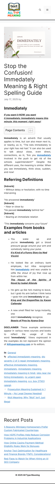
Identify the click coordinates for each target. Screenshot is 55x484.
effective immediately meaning (20, 365)
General (12, 352)
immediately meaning (29, 369)
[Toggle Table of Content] (29, 130)
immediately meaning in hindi (19, 373)
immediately (10, 369)
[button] (40, 10)
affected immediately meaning (24, 356)
